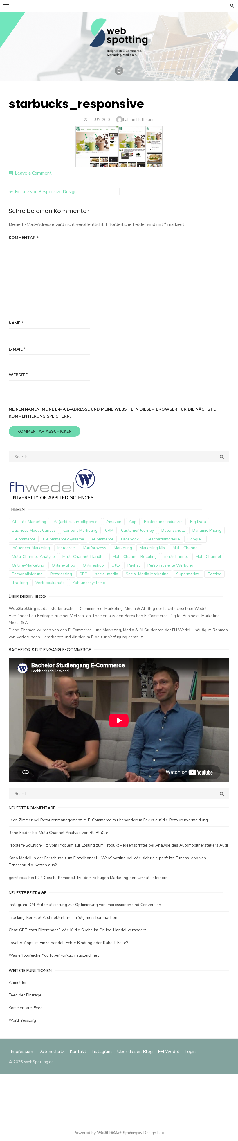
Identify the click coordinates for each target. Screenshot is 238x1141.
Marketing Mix (152, 548)
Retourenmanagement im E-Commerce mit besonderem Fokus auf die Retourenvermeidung (124, 820)
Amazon (113, 521)
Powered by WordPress (95, 1132)
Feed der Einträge (25, 995)
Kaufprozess (94, 548)
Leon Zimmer (21, 820)
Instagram (101, 1051)
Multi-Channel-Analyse (33, 556)
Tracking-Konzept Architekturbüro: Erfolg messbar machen (63, 917)
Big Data (198, 521)
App (132, 521)
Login (190, 1051)
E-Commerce (23, 539)
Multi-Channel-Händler (83, 556)
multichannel (176, 556)
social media (106, 574)
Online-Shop (63, 565)
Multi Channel (208, 556)
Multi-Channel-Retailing (135, 556)
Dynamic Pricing (206, 530)
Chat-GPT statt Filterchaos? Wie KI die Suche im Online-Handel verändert (77, 930)
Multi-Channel (186, 548)
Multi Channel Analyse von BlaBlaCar (73, 832)
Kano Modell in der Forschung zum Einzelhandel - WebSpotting (67, 858)
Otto (115, 565)
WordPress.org (22, 1020)
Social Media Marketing (147, 574)
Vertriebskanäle (50, 582)
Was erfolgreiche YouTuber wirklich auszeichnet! (54, 955)
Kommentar (24, 237)
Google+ (195, 539)
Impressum (22, 1051)
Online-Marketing (28, 565)
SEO (84, 574)
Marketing (123, 548)
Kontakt (78, 1051)
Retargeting (61, 574)
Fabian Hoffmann (139, 119)
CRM (109, 530)
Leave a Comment (33, 173)
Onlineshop (93, 565)
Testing (214, 574)
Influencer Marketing (31, 548)
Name (16, 323)
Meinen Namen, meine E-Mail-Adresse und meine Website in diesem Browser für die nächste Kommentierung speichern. (112, 413)
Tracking (20, 582)
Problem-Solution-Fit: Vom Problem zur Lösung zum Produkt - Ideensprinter (78, 845)
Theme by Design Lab (144, 1132)
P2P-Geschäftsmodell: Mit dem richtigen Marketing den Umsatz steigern (101, 878)
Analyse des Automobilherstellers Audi (192, 845)
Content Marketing (80, 530)
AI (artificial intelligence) (76, 521)
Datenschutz (173, 530)
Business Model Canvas (34, 530)
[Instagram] (119, 70)
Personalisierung (27, 574)
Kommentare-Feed (26, 1008)
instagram (66, 548)
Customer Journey (137, 530)
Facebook (130, 539)
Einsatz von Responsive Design (46, 192)
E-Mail (17, 349)
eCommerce (102, 539)
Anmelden (18, 982)
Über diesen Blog (135, 1051)
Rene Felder (20, 832)
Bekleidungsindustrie (163, 521)
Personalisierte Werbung (170, 565)
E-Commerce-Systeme (63, 539)
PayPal (133, 565)
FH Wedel (168, 1051)
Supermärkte (188, 574)
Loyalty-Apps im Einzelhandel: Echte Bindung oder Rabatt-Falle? (68, 943)
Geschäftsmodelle (163, 539)
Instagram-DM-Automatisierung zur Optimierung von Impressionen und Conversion (85, 905)
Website (18, 375)
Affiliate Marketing (29, 521)
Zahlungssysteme (88, 582)
